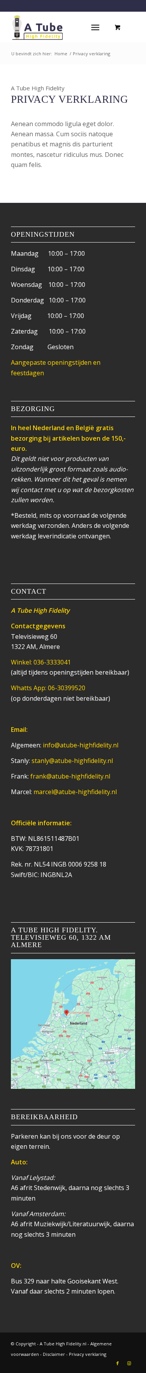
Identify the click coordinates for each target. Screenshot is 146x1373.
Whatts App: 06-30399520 (48, 688)
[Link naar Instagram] (129, 1363)
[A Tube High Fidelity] (60, 26)
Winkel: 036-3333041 (41, 662)
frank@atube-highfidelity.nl (70, 776)
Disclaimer (54, 1354)
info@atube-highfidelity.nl (80, 745)
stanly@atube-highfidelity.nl (72, 760)
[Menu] (95, 27)
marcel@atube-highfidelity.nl (75, 792)
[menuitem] (96, 27)
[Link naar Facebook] (117, 1363)
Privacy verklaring (87, 1354)
